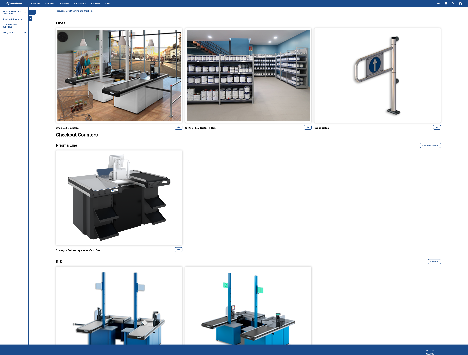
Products (430, 350)
